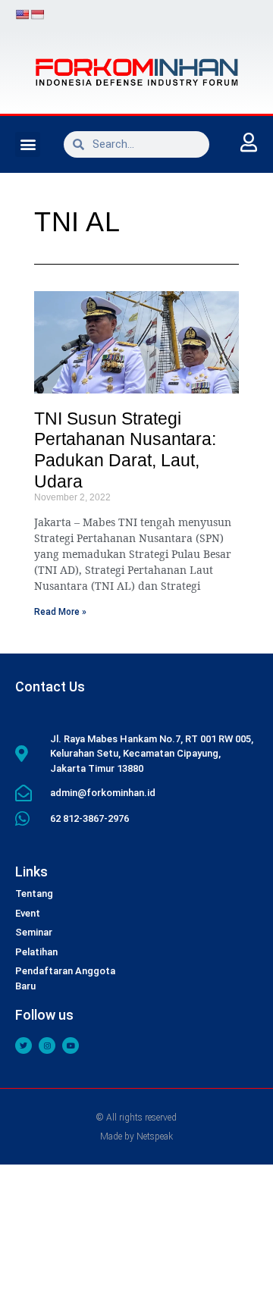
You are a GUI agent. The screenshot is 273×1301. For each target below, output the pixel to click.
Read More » (60, 612)
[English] (22, 14)
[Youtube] (70, 1045)
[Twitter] (23, 1045)
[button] (27, 144)
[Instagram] (47, 1045)
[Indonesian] (37, 14)
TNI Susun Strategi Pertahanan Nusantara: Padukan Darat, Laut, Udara (125, 450)
